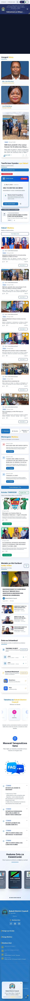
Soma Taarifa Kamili (10, 203)
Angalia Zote (23, 492)
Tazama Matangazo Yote (15, 487)
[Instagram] (19, 923)
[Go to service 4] (13, 897)
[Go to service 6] (16, 897)
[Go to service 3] (12, 897)
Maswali (4, 2)
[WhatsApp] (15, 923)
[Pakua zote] (23, 657)
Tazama (11, 451)
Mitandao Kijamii (12, 2)
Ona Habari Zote (15, 233)
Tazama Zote (24, 649)
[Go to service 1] (9, 897)
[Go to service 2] (10, 897)
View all (26, 566)
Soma (9, 220)
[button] (15, 795)
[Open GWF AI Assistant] (26, 997)
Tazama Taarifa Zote (10, 169)
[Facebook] (11, 923)
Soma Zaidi (6, 155)
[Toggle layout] (21, 983)
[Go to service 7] (17, 897)
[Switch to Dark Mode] (17, 2)
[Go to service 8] (20, 897)
